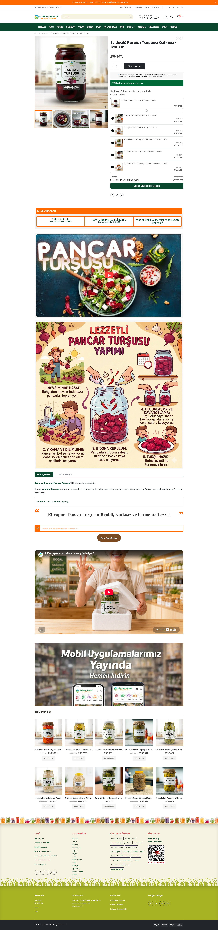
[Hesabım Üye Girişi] (166, 17)
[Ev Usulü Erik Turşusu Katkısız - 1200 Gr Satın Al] (169, 781)
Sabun (74, 875)
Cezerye (75, 878)
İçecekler (75, 869)
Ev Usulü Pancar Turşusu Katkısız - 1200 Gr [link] (138, 100)
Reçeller (75, 838)
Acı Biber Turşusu (117, 847)
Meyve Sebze (77, 872)
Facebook (112, 195)
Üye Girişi (155, 7)
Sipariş (65, 501)
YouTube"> (181, 7)
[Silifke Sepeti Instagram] (177, 7)
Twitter (117, 195)
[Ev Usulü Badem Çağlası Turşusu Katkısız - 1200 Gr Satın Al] (169, 732)
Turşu (74, 841)
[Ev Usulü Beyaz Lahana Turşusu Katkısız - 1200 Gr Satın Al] (48, 781)
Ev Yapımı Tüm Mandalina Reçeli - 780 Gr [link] (140, 127)
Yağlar (74, 850)
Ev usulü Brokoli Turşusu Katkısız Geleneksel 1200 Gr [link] (145, 139)
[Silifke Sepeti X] (173, 7)
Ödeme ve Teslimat (42, 843)
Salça (74, 856)
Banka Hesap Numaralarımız (46, 855)
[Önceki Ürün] (178, 38)
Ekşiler (74, 853)
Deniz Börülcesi (116, 838)
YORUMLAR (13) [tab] (65, 475)
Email (122, 195)
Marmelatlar (136, 856)
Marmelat (76, 847)
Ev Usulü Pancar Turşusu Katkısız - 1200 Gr (143, 45)
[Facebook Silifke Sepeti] (169, 7)
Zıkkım (136, 860)
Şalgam (127, 865)
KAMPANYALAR (125, 7)
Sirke (74, 862)
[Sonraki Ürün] (181, 38)
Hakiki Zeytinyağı (117, 865)
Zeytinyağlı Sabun (117, 869)
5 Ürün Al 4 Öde (45, 33)
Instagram (48, 872)
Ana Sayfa (35, 33)
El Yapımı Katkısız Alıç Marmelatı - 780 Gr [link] (140, 115)
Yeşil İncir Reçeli (130, 838)
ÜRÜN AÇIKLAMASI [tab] (43, 475)
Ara (130, 16)
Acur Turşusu (115, 852)
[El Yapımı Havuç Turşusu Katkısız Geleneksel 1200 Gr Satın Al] (48, 732)
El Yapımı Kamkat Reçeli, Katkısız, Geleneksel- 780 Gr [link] (145, 163)
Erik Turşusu (127, 852)
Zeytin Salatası (126, 860)
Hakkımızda (39, 838)
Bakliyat (75, 866)
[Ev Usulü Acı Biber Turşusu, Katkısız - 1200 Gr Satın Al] (79, 732)
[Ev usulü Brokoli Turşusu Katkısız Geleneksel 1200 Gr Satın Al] (109, 781)
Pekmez (75, 844)
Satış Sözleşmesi (41, 847)
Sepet (147, 7)
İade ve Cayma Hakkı (43, 851)
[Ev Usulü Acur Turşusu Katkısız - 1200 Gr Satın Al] (109, 732)
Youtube (54, 872)
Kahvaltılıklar (77, 859)
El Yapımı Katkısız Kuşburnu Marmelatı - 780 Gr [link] (143, 151)
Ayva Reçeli (127, 843)
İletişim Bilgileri (40, 864)
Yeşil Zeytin (115, 860)
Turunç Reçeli (116, 843)
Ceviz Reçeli (137, 843)
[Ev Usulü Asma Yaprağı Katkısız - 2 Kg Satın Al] (139, 732)
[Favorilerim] (172, 17)
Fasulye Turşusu (131, 847)
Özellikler (41, 501)
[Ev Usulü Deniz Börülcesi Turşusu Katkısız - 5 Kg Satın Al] (139, 781)
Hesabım (38, 900)
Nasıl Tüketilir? (53, 501)
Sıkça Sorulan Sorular (43, 860)
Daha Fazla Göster (109, 538)
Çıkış (36, 911)
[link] (115, 103)
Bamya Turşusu (139, 852)
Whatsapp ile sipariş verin (128, 82)
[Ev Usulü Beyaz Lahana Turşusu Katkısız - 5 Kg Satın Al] (79, 781)
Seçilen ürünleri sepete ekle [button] (147, 185)
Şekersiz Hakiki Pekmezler (120, 856)
